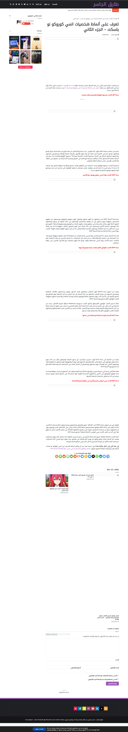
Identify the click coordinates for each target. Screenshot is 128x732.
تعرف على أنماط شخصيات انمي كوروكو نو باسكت (82, 88)
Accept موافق (39, 729)
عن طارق (47, 4)
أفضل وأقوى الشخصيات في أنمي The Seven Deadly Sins (70, 449)
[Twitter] (104, 456)
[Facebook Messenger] (89, 456)
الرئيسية (54, 4)
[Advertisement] (82, 104)
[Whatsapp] (97, 456)
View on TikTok (24, 67)
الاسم (117, 660)
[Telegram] (82, 456)
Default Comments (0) (52, 634)
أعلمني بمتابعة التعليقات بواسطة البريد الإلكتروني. (102, 675)
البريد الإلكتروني (114, 667)
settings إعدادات (51, 730)
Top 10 (70, 85)
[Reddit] (64, 456)
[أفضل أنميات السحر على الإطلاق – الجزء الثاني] (57, 480)
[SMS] (67, 456)
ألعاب (110, 18)
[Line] (60, 456)
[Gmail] (78, 456)
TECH (67, 692)
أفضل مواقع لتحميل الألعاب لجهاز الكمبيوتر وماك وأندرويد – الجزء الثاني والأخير (108, 618)
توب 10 (63, 85)
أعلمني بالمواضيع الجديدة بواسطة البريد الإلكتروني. (102, 679)
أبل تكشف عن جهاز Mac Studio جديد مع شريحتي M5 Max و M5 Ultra (91, 10)
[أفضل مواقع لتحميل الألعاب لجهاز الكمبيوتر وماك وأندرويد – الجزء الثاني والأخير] (107, 544)
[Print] (75, 456)
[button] (14, 42)
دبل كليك (39, 4)
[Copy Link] (86, 456)
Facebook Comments (64, 634)
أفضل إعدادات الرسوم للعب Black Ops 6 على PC (82, 476)
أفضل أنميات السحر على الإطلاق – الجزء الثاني (58, 489)
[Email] (71, 456)
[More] (56, 456)
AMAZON (62, 692)
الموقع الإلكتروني (76, 667)
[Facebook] (108, 456)
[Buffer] (93, 456)
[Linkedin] (100, 456)
